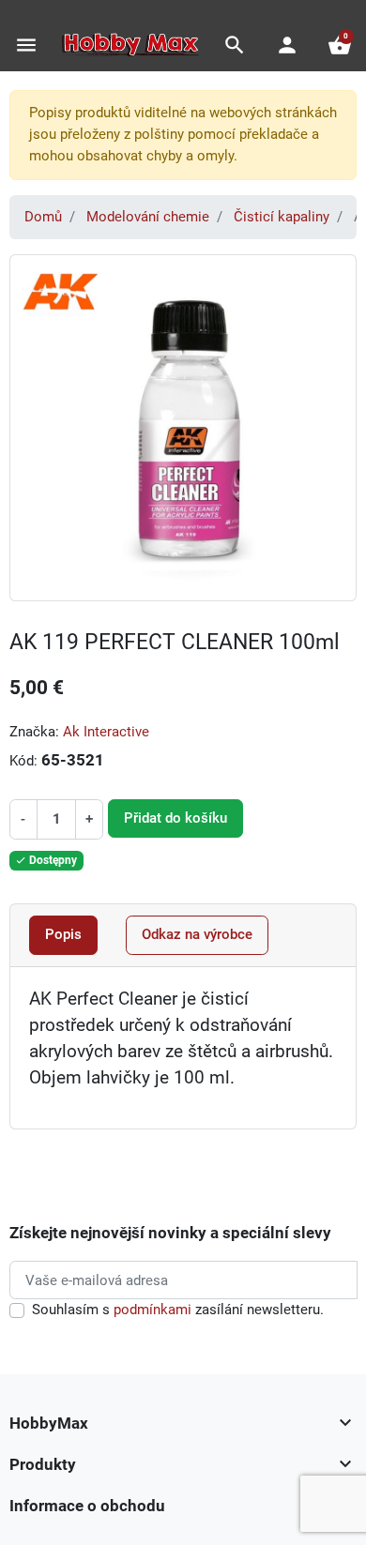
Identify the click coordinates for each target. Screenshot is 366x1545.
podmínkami (152, 1309)
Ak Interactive (106, 731)
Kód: (23, 760)
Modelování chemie (147, 216)
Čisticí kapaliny (281, 216)
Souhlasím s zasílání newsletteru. (178, 1309)
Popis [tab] (63, 934)
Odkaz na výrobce (197, 934)
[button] (235, 45)
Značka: (34, 731)
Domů (43, 216)
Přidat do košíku (175, 818)
